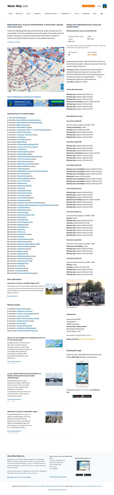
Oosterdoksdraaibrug (24, 193)
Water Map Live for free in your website (19, 477)
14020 (79, 331)
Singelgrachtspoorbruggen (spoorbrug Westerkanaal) (35, 205)
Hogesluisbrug (22, 176)
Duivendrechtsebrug (26, 273)
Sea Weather (42, 486)
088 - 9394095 (92, 55)
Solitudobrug (21, 249)
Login (99, 6)
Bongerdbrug (22, 234)
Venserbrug (19, 271)
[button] (32, 50)
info (94, 13)
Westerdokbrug (22, 127)
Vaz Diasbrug (21, 137)
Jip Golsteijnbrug (23, 198)
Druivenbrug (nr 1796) (24, 261)
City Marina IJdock (23, 321)
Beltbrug (20, 251)
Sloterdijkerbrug (22, 227)
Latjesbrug (21, 168)
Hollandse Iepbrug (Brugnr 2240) (28, 244)
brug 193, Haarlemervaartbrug (27, 147)
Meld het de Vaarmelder (86, 339)
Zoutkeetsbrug (22, 154)
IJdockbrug (21, 266)
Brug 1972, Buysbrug (24, 132)
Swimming (86, 13)
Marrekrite (65, 13)
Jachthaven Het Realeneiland (26, 328)
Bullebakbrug (22, 217)
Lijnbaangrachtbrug (24, 190)
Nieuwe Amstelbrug (24, 246)
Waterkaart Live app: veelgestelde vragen (22, 411)
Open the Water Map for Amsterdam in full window (24, 97)
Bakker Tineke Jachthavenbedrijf (28, 318)
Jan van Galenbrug (23, 181)
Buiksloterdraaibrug (24, 256)
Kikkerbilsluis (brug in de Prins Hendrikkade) (32, 171)
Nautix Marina (21, 309)
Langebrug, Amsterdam (25, 135)
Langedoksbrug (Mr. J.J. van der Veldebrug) (31, 130)
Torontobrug (21, 195)
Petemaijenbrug (22, 220)
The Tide (61, 486)
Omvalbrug (21, 188)
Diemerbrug (19, 268)
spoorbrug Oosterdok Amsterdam (28, 203)
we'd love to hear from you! (29, 473)
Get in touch (53, 466)
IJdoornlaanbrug (23, 161)
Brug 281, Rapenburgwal (18, 117)
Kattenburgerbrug (23, 152)
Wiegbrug (20, 224)
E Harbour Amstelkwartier (25, 313)
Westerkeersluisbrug (24, 186)
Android (87, 390)
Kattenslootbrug (22, 212)
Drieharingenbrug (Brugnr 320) (27, 144)
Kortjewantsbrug (23, 239)
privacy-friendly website (59, 489)
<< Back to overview (13, 42)
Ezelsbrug (20, 236)
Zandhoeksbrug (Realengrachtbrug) (29, 156)
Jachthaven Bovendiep (24, 326)
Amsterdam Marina (23, 316)
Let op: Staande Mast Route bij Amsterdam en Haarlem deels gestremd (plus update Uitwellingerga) (24, 376)
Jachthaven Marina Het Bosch (27, 330)
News (11, 13)
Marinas (37, 13)
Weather (19, 13)
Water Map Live (33, 486)
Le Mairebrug (21, 149)
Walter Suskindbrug (24, 166)
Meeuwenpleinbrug (23, 178)
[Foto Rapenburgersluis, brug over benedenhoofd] (86, 292)
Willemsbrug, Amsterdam (25, 164)
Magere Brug (21, 125)
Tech (76, 13)
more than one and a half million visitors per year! (88, 486)
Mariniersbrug (22, 183)
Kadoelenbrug (22, 241)
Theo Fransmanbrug (24, 159)
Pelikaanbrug (21, 210)
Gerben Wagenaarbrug (25, 222)
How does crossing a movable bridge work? (23, 283)
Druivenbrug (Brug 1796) (25, 215)
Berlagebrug (21, 200)
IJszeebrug (21, 229)
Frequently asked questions (58, 477)
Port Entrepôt (21, 323)
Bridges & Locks (51, 13)
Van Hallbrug (21, 139)
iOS (81, 390)
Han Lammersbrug (23, 173)
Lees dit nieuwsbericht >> (14, 361)
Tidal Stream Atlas (51, 486)
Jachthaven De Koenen (25, 311)
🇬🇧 (101, 13)
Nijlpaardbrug (22, 142)
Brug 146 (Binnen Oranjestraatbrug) (29, 120)
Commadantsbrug (23, 207)
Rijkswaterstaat (60, 91)
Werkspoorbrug (22, 254)
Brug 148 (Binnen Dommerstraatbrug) (29, 122)
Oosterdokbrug (22, 258)
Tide (28, 13)
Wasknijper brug (22, 263)
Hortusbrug (21, 232)
